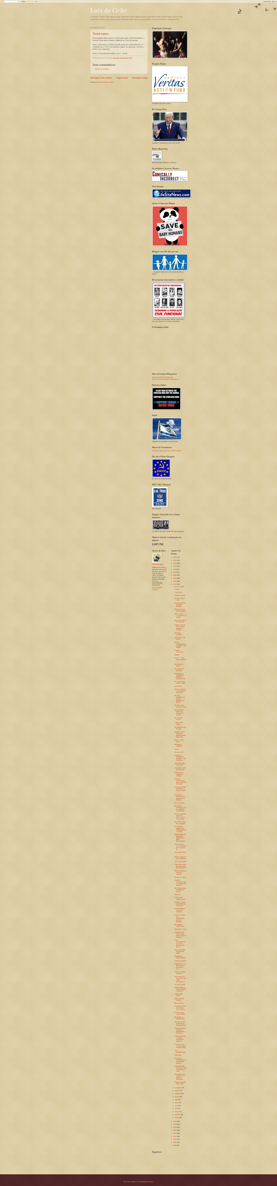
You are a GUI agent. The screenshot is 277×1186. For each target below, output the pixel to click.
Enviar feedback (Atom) (105, 82)
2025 (175, 560)
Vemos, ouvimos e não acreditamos (180, 857)
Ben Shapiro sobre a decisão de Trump (180, 889)
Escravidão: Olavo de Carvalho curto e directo (180, 1007)
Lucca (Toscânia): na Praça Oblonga (180, 604)
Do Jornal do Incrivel (178, 718)
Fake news (177, 1055)
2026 (175, 557)
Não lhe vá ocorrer (180, 877)
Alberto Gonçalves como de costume (180, 872)
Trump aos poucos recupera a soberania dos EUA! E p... (180, 1030)
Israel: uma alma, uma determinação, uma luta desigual (179, 918)
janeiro (177, 1117)
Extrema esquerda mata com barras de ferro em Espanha (180, 816)
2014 (175, 1127)
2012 (175, 1133)
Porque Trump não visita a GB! (180, 1083)
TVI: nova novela (179, 984)
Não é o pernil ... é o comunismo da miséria (180, 615)
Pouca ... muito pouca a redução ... (180, 659)
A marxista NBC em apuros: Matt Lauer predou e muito (180, 1068)
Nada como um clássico (179, 999)
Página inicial (122, 78)
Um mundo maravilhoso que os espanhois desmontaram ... (180, 808)
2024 (175, 563)
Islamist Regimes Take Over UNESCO (179, 910)
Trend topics (101, 33)
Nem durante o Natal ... (179, 665)
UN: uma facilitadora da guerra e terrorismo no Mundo (179, 699)
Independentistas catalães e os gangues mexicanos (179, 1076)
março (177, 1111)
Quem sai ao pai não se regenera (180, 610)
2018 (175, 581)
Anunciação (178, 686)
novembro (178, 1088)
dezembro (178, 587)
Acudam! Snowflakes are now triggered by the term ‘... (180, 882)
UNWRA (177, 655)
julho (176, 1099)
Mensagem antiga (140, 78)
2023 (175, 566)
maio (176, 1105)
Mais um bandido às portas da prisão (179, 951)
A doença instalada (180, 961)
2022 (175, 569)
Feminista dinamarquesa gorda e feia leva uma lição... (180, 781)
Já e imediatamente (179, 1051)
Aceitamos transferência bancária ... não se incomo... (180, 757)
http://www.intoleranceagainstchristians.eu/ (165, 379)
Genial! (176, 749)
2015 (175, 1124)
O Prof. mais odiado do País (179, 898)
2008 (175, 1145)
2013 (175, 1130)
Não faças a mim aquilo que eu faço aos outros (180, 1023)
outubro (177, 1090)
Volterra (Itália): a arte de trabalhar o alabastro (180, 989)
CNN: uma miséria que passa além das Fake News (180, 866)
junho (177, 1102)
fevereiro (178, 1114)
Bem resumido (179, 1003)
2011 (175, 1136)
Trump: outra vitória (178, 994)
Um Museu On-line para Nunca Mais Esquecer (166, 451)
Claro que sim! (179, 752)
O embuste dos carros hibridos (179, 1013)
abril (176, 1108)
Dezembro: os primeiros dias (179, 1018)
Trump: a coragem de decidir (180, 972)
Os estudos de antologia (179, 669)
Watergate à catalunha (178, 745)
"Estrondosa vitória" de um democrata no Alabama (179, 797)
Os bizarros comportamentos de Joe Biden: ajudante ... (180, 1060)
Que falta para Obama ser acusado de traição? (178, 712)
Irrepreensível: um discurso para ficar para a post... (180, 966)
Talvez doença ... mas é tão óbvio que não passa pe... (180, 846)
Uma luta (177, 894)
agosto (177, 1096)
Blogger (151, 1182)
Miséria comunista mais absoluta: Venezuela (180, 690)
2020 (175, 575)
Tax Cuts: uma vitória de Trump (180, 706)
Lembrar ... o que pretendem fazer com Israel (180, 903)
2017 (175, 584)
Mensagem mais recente (101, 78)
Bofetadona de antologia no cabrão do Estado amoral (179, 676)
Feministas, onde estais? (179, 638)
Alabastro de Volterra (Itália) (179, 957)
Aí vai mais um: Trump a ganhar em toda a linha (180, 1045)
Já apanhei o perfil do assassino (180, 768)
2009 (175, 1142)
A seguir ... (177, 589)
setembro (178, 1093)
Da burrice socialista (178, 633)
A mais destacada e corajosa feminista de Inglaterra (180, 1038)
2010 (175, 1139)
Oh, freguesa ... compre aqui (179, 925)
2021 (175, 572)
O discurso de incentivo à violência (178, 774)
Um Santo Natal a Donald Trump (180, 682)
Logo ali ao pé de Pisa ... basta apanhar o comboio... (179, 627)
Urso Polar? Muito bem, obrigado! (180, 822)
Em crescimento (179, 803)
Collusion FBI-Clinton (178, 723)
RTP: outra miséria (180, 861)
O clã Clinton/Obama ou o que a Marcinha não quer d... (179, 943)
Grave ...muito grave (178, 740)
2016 (175, 1121)
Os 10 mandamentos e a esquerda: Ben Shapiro (180, 644)
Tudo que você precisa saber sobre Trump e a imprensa (180, 934)
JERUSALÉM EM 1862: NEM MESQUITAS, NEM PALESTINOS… (180, 838)
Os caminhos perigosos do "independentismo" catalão (180, 829)
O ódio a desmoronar (178, 651)
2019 (175, 578)
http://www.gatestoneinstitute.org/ (162, 377)
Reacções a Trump (180, 929)
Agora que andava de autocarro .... (180, 621)
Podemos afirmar (179, 595)
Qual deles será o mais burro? (179, 764)
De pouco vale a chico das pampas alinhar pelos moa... (180, 734)
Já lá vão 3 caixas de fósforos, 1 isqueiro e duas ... (180, 789)
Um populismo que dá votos (180, 728)
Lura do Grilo (108, 10)
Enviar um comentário (102, 69)
